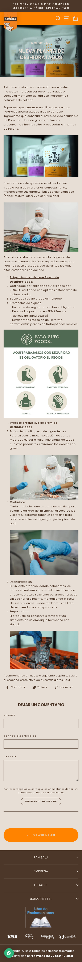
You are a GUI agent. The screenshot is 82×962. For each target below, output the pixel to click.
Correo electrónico (20, 735)
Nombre (10, 715)
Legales (41, 885)
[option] (41, 6)
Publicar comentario (41, 801)
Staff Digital (64, 956)
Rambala (41, 857)
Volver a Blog (44, 835)
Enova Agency (42, 956)
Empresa (41, 871)
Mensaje (10, 756)
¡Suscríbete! (41, 899)
